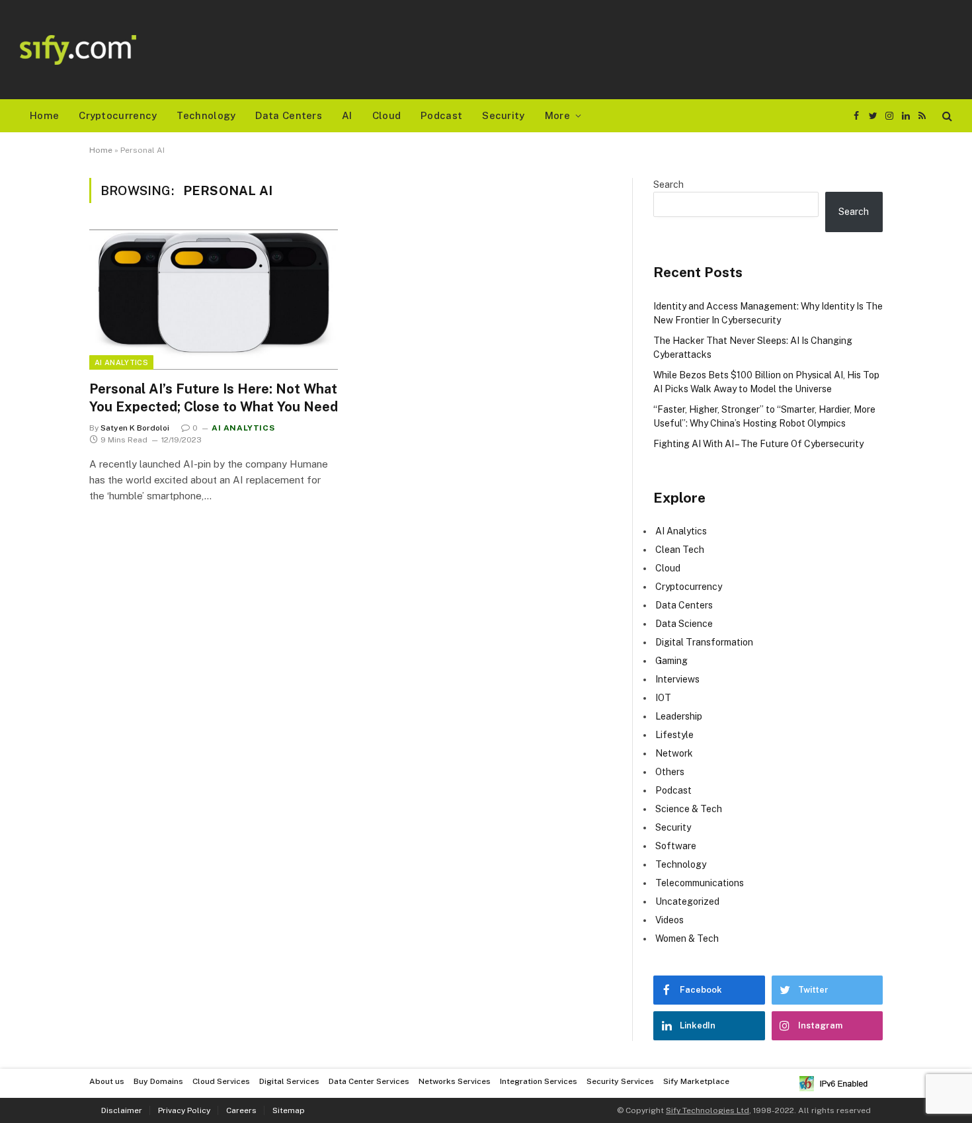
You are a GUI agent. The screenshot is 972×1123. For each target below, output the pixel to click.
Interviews (677, 679)
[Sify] (78, 49)
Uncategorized (687, 901)
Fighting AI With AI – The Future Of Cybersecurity (758, 443)
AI (347, 115)
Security (503, 115)
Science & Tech (688, 809)
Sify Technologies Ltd (707, 1110)
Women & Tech (687, 938)
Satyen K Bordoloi (135, 428)
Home (44, 115)
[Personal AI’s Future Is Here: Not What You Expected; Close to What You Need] (213, 299)
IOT (663, 697)
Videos (669, 920)
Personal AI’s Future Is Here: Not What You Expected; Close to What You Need (213, 398)
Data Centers (288, 115)
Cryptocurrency (118, 115)
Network (674, 753)
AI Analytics (121, 362)
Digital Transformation (704, 642)
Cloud (386, 115)
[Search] (946, 116)
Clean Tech (679, 549)
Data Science (684, 623)
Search (668, 184)
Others (669, 772)
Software (675, 846)
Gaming (671, 660)
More (557, 115)
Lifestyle (674, 734)
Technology (206, 115)
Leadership (678, 716)
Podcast (441, 115)
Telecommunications (699, 883)
